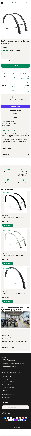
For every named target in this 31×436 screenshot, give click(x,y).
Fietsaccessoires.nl (17, 422)
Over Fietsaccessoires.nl (9, 394)
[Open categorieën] (2, 3)
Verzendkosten (5, 50)
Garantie (6, 382)
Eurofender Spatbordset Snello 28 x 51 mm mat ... (14, 293)
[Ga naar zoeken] (17, 2)
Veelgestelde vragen (8, 385)
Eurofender (9, 125)
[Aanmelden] (27, 407)
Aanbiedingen (7, 397)
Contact (6, 396)
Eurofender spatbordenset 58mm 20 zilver (12, 255)
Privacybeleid (7, 399)
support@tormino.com (7, 368)
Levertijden (6, 379)
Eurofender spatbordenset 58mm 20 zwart (13, 217)
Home (1, 6)
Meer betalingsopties (15, 110)
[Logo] (10, 2)
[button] (26, 2)
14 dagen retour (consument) (16, 101)
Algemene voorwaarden (9, 387)
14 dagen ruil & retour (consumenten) (22, 183)
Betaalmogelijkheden (8, 384)
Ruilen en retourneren (9, 381)
